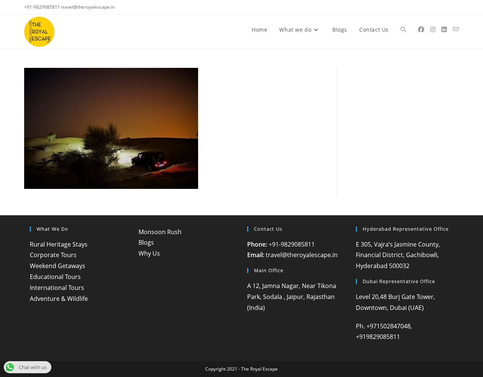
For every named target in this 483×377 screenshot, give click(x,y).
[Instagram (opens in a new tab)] (432, 29)
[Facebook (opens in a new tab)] (421, 29)
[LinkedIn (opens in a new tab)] (444, 29)
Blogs (146, 242)
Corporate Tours (53, 255)
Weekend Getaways (57, 266)
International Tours (57, 288)
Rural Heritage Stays (59, 244)
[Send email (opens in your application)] (456, 29)
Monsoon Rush (160, 232)
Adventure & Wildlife (59, 298)
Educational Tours (55, 277)
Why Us (149, 253)
